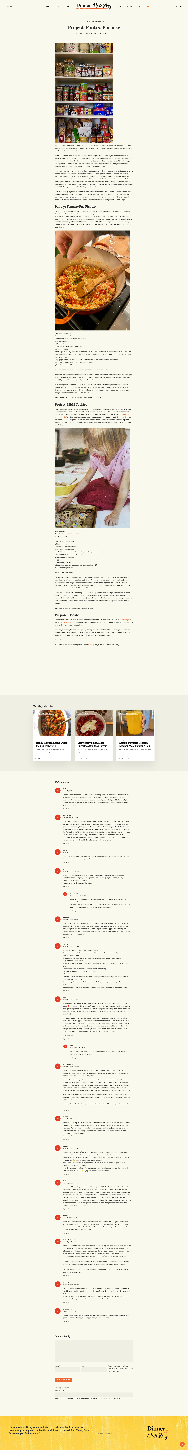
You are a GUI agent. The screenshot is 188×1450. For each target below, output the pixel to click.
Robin (90, 645)
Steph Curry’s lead (66, 622)
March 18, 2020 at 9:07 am (71, 1183)
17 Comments (105, 33)
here (81, 625)
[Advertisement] (94, 662)
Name (57, 1366)
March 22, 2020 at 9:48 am (71, 1284)
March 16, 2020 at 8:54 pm (71, 871)
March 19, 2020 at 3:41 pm (70, 1242)
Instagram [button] (110, 1427)
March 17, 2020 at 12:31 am (71, 919)
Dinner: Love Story (72, 534)
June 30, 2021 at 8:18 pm (70, 1311)
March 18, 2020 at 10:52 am (71, 1218)
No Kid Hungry (124, 620)
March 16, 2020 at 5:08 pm (71, 791)
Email (83, 1366)
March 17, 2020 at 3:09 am (71, 946)
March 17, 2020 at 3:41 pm (70, 1148)
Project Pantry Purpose (94, 21)
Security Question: (62, 1387)
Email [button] (117, 1427)
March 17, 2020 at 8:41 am (70, 999)
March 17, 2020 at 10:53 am (71, 1066)
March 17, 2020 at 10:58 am (78, 1048)
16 (128, 758)
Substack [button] (101, 1427)
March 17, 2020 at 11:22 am (71, 1119)
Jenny (80, 33)
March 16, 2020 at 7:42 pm (71, 852)
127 (45, 758)
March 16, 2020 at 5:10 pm (70, 818)
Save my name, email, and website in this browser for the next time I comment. (120, 1368)
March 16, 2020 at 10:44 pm (78, 895)
